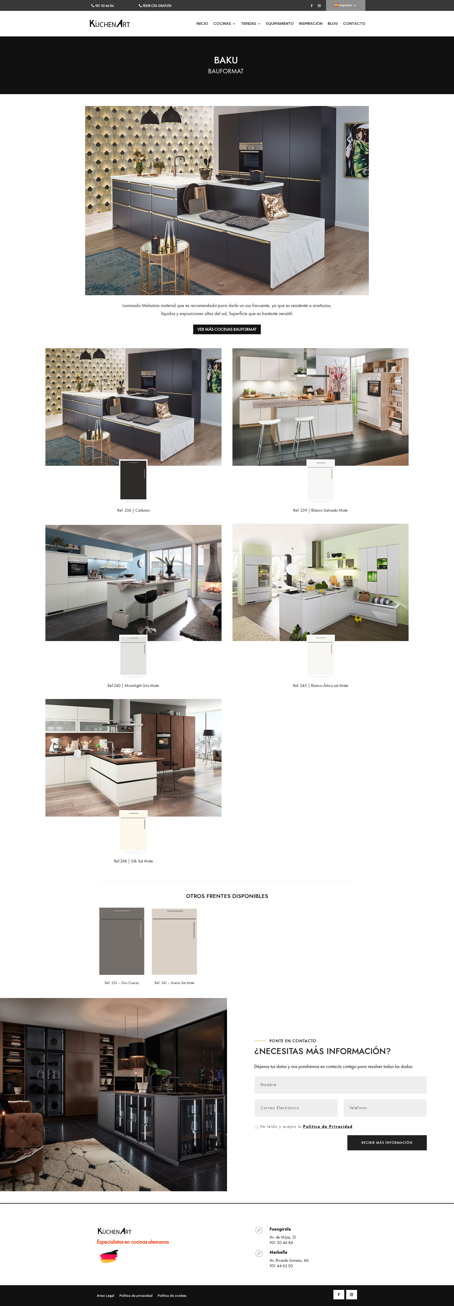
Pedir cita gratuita (157, 6)
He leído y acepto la (306, 1126)
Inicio (202, 24)
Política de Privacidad (328, 1126)
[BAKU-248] (133, 849)
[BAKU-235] (121, 973)
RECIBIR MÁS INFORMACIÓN (387, 1142)
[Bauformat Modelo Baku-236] (133, 407)
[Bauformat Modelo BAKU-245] (320, 582)
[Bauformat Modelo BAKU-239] (320, 407)
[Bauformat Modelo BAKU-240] (133, 582)
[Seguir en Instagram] (319, 6)
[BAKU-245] (320, 673)
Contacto (354, 24)
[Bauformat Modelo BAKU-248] (133, 758)
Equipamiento (280, 24)
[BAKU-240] (133, 673)
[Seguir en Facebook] (311, 6)
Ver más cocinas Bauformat (227, 329)
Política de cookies (172, 1296)
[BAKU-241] (174, 973)
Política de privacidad (136, 1296)
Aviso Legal (105, 1296)
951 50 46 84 (104, 6)
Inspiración (311, 24)
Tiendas (248, 24)
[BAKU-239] (320, 498)
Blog (333, 24)
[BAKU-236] (133, 498)
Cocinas (222, 24)
